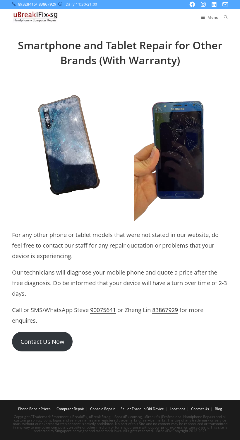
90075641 (103, 310)
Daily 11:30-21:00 (80, 4)
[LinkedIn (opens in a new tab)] (214, 4)
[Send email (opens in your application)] (224, 4)
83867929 (47, 4)
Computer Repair (70, 408)
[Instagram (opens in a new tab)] (203, 4)
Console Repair (102, 408)
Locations (177, 408)
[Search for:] (224, 17)
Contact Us (200, 408)
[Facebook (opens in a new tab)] (192, 4)
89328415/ (27, 4)
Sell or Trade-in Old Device (142, 408)
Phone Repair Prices (34, 408)
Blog (218, 408)
